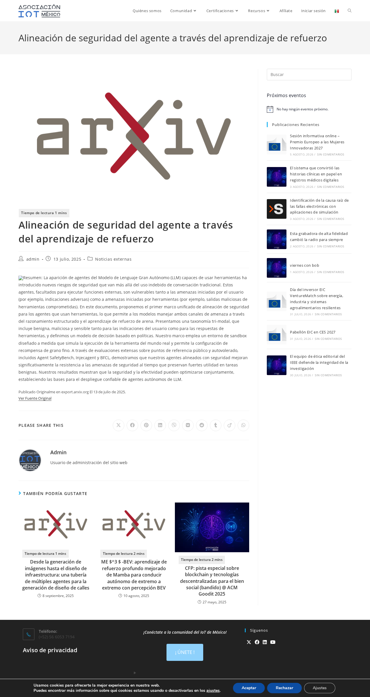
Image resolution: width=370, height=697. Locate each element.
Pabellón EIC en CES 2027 (313, 332)
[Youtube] (272, 642)
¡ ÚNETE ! (185, 652)
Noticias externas (113, 259)
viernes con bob (304, 265)
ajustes (213, 690)
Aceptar (249, 688)
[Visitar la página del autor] (30, 460)
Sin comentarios (330, 154)
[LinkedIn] (265, 642)
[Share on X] (118, 425)
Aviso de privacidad (50, 650)
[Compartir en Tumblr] (215, 425)
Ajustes (320, 688)
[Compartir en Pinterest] (146, 425)
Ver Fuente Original (34, 398)
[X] (249, 642)
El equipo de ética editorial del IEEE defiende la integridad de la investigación (319, 362)
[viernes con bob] (276, 268)
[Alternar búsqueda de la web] (349, 10)
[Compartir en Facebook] (132, 425)
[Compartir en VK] (188, 425)
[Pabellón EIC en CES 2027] (276, 334)
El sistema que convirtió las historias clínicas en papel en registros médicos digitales (316, 174)
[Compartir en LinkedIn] (160, 425)
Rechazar (284, 688)
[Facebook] (257, 642)
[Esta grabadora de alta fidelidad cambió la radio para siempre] (276, 239)
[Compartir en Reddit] (202, 425)
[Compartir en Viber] (174, 425)
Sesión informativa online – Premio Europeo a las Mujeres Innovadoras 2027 (317, 142)
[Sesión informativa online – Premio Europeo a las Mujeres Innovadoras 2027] (276, 144)
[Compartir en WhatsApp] (243, 425)
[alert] (309, 109)
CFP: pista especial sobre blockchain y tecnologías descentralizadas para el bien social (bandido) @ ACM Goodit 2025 (212, 581)
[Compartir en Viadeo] (229, 425)
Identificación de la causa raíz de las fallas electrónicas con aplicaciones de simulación (319, 206)
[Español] (336, 10)
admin (33, 259)
